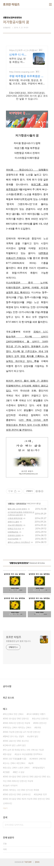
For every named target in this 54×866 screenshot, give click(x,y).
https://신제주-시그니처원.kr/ (23, 50)
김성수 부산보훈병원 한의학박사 (29, 754)
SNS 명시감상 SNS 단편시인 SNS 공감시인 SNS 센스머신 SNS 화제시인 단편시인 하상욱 (26, 778)
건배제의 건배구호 (38, 759)
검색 (48, 825)
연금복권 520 (41, 794)
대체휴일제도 (13, 532)
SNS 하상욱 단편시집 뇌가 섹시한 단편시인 (22, 732)
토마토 (38, 727)
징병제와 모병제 (14, 535)
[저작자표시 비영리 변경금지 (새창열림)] (39, 491)
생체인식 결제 (13, 522)
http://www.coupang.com (21, 71)
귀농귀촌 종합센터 (15, 525)
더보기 (5, 808)
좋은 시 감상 (19, 772)
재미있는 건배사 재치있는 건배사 (17, 727)
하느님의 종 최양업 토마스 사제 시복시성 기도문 (24, 750)
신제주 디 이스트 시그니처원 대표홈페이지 (18, 54)
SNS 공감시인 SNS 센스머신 (16, 741)
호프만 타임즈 (11, 4)
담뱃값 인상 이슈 (14, 528)
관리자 (37, 862)
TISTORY (28, 862)
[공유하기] (15, 491)
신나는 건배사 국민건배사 (14, 763)
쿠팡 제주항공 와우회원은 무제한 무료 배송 (26, 76)
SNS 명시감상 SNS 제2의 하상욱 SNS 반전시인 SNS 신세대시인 (26, 801)
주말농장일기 (39, 768)
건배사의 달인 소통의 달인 (15, 745)
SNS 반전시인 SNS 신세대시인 (17, 794)
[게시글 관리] (19, 491)
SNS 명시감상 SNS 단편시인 (16, 718)
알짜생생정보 (21, 503)
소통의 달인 (33, 736)
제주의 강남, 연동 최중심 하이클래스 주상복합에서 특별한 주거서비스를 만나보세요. (18, 60)
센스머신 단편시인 (40, 718)
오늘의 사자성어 (10, 785)
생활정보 (11, 503)
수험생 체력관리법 (15, 518)
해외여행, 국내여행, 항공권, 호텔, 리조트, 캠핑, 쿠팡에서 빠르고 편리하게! (26, 82)
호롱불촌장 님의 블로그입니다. (18, 641)
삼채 (31, 763)
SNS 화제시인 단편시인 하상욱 (17, 723)
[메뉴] (50, 4)
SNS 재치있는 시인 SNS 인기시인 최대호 (21, 790)
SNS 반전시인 (40, 723)
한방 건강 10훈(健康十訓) (15, 759)
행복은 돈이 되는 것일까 (14, 736)
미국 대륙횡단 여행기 (36, 714)
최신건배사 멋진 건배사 (13, 714)
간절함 (7, 772)
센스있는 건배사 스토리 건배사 (16, 768)
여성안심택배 (13, 539)
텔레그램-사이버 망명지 (17, 509)
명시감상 (7, 754)
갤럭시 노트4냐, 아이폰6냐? (19, 542)
